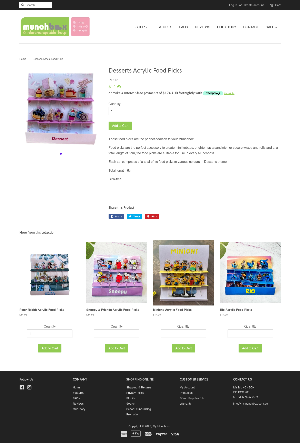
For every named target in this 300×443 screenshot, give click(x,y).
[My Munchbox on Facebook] (21, 388)
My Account (187, 387)
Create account (254, 5)
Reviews (78, 403)
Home (22, 58)
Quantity (115, 103)
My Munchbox (162, 426)
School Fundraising (138, 409)
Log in (233, 5)
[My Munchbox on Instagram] (29, 388)
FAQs (76, 398)
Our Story (79, 409)
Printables (186, 392)
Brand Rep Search (192, 398)
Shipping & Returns (138, 387)
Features (78, 392)
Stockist (131, 398)
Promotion (132, 414)
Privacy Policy (135, 392)
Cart (278, 5)
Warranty (185, 403)
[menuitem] (143, 27)
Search (131, 403)
